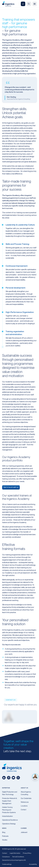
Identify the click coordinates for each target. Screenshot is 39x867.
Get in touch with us (10, 487)
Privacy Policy (27, 853)
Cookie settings (6, 864)
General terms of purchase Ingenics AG (14, 860)
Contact (23, 809)
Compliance (6, 857)
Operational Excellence (10, 820)
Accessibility (33, 864)
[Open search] (29, 4)
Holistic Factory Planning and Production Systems (9, 810)
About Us (24, 788)
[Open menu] (34, 4)
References (25, 802)
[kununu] (18, 777)
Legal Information (15, 853)
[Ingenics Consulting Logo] (8, 3)
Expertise (6, 788)
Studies (4, 840)
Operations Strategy (9, 824)
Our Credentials (26, 798)
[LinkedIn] (4, 777)
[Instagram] (8, 777)
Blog (3, 832)
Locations (24, 806)
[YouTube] (13, 777)
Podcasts (5, 836)
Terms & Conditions (18, 857)
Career (24, 828)
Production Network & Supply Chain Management (9, 801)
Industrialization (7, 816)
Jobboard (24, 832)
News (4, 828)
